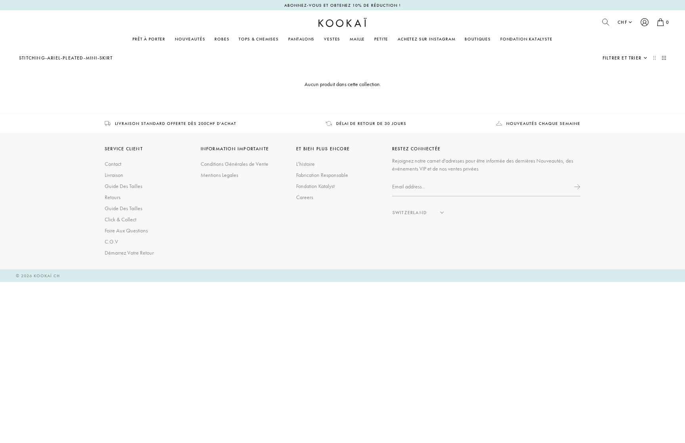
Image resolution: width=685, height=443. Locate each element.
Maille (357, 39)
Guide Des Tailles (123, 186)
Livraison (114, 174)
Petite (381, 39)
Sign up (576, 186)
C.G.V (111, 241)
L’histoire (305, 163)
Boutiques (477, 39)
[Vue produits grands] (655, 58)
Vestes (332, 39)
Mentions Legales (219, 174)
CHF (622, 22)
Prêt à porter (148, 39)
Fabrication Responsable (322, 174)
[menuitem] (190, 38)
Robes (221, 39)
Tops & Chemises (258, 39)
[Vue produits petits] (664, 58)
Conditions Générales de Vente (234, 163)
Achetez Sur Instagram (426, 39)
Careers (304, 197)
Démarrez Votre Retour (129, 252)
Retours (113, 197)
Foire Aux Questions (126, 230)
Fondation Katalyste (526, 39)
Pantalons (301, 39)
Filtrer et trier (622, 58)
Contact (113, 163)
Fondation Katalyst (315, 186)
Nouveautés (190, 39)
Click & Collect (120, 219)
